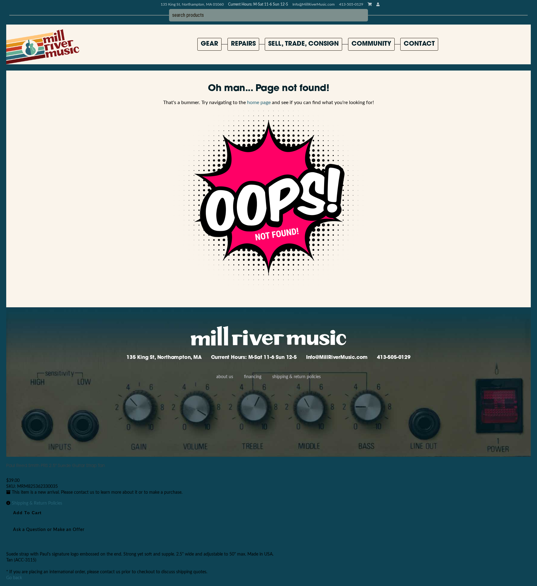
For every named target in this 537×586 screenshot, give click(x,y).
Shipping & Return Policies (296, 377)
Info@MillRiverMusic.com (313, 4)
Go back (14, 578)
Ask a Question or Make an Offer (49, 530)
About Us (224, 377)
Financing (252, 377)
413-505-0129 (394, 357)
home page (259, 102)
